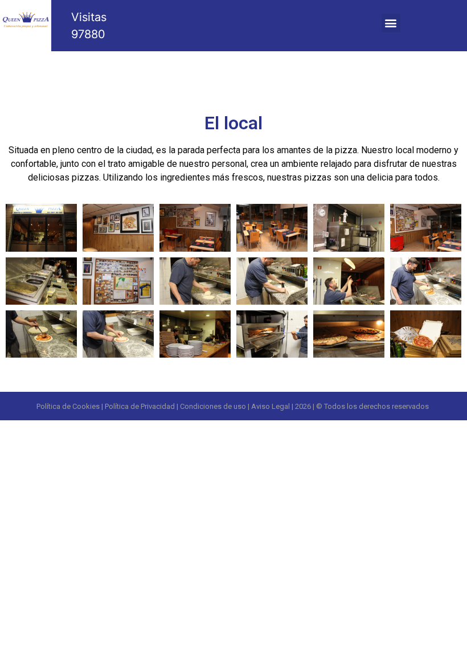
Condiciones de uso (213, 406)
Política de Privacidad (140, 406)
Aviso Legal (270, 406)
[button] (391, 23)
